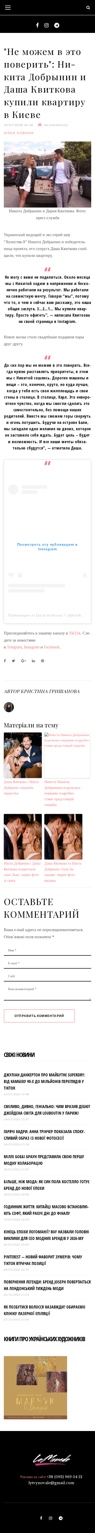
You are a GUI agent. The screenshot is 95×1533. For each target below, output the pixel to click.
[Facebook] (37, 25)
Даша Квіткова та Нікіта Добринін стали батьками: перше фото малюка (62, 872)
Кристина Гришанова (50, 691)
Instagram (32, 647)
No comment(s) (56, 125)
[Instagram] (46, 25)
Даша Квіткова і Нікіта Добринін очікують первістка (21, 787)
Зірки (9, 133)
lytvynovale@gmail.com (51, 1483)
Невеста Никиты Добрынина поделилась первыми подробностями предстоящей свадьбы (62, 793)
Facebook (52, 647)
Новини (25, 133)
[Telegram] (56, 25)
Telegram (14, 647)
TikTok (75, 633)
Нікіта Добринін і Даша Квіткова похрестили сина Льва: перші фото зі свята (22, 872)
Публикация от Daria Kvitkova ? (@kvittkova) (48, 615)
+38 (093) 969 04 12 (64, 1477)
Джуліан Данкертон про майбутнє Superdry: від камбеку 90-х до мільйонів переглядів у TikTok (44, 1081)
